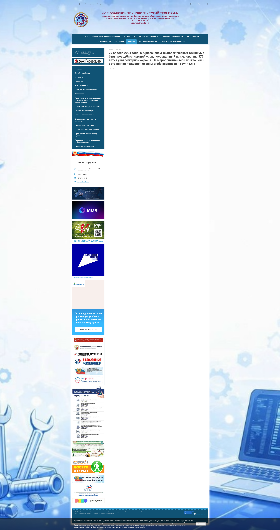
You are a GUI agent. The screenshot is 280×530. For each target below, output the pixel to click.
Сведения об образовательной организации (102, 36)
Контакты (79, 77)
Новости (131, 41)
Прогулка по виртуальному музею (86, 134)
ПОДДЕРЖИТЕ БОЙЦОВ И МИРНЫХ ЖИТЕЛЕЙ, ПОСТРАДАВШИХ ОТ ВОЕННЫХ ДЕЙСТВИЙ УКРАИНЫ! (88, 241)
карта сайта (83, 4)
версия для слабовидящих (96, 4)
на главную (75, 4)
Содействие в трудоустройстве (87, 106)
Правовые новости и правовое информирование (87, 141)
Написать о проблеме (88, 329)
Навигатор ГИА (81, 85)
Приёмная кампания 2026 (172, 36)
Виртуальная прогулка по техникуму (85, 120)
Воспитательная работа (148, 36)
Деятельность (129, 36)
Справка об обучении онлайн (87, 129)
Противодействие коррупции (173, 41)
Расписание (119, 41)
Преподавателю (104, 41)
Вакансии (79, 81)
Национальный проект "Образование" (84, 277)
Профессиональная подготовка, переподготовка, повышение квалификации (88, 100)
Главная (78, 69)
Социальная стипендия (84, 111)
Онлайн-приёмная (82, 73)
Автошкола (79, 94)
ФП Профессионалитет (148, 41)
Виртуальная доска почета (86, 89)
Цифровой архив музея (84, 146)
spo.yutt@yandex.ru (83, 182)
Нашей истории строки (84, 115)
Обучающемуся (192, 36)
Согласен (201, 524)
